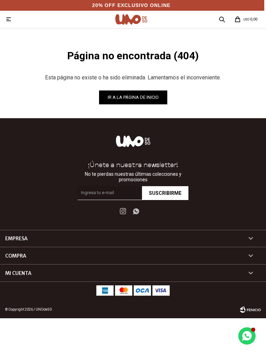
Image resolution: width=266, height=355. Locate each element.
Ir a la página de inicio (133, 97)
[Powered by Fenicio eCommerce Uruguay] (250, 309)
